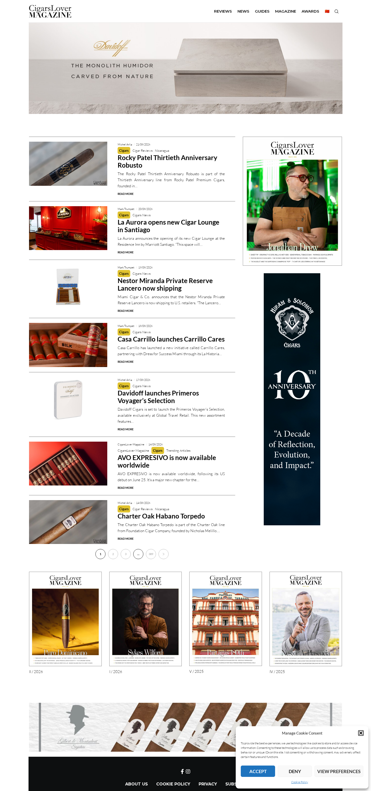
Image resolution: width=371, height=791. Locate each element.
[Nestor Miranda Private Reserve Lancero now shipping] (68, 287)
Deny (295, 771)
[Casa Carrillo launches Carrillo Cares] (68, 345)
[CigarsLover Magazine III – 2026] (292, 201)
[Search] (336, 11)
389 (151, 554)
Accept (258, 771)
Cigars (124, 150)
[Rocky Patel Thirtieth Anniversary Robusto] (68, 164)
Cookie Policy (299, 782)
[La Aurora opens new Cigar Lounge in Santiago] (68, 228)
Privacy (208, 784)
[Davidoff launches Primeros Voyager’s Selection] (68, 399)
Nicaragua (162, 150)
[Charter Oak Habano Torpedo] (68, 522)
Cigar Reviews (142, 150)
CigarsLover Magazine (133, 450)
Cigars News (141, 215)
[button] (360, 733)
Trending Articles (178, 450)
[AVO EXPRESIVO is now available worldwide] (68, 464)
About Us (136, 784)
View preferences (339, 771)
